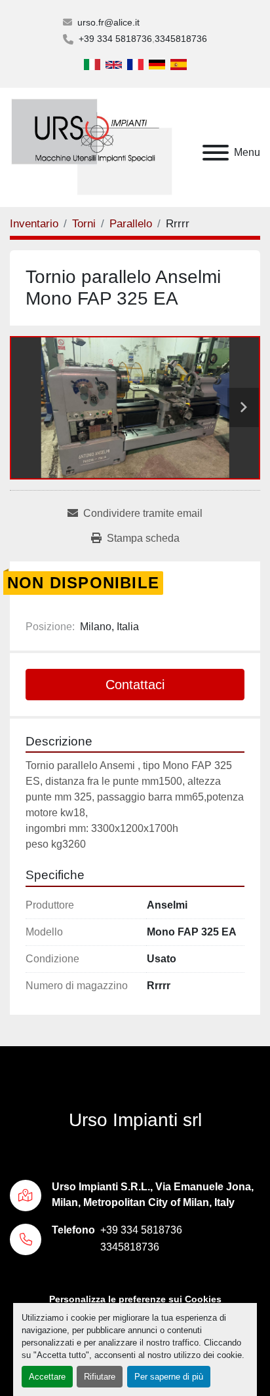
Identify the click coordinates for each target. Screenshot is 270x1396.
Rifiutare (99, 1377)
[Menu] (215, 152)
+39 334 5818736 (115, 38)
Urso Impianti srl (135, 1120)
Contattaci (135, 684)
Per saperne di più (168, 1377)
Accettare (47, 1377)
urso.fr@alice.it (108, 22)
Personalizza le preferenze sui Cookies (135, 1299)
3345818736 (181, 38)
